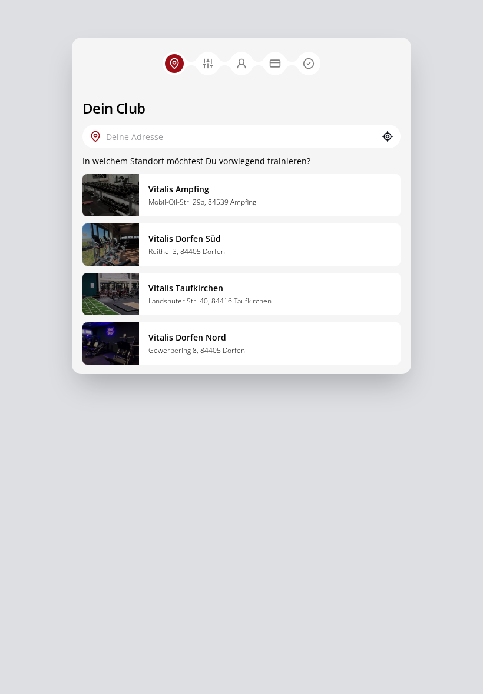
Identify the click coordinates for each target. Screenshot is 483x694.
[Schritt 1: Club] (174, 63)
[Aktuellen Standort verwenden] (387, 136)
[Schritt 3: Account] (241, 63)
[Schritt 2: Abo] (208, 63)
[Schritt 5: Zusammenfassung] (308, 63)
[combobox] (241, 136)
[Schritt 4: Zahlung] (275, 63)
